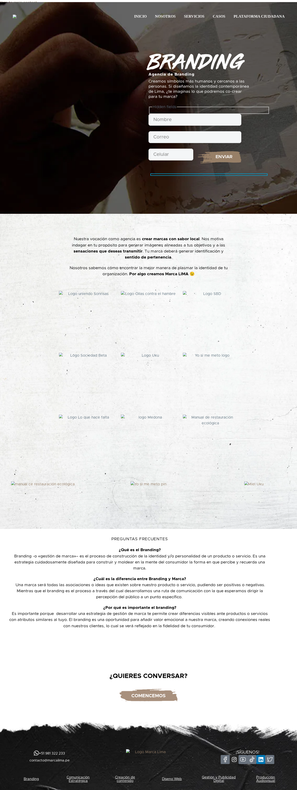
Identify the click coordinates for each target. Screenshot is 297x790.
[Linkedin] (260, 759)
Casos (219, 16)
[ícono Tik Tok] (252, 759)
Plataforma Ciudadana (259, 16)
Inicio (140, 16)
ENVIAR (224, 157)
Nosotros (165, 16)
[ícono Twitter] (269, 759)
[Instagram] (234, 759)
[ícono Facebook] (225, 759)
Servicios (194, 16)
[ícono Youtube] (243, 759)
